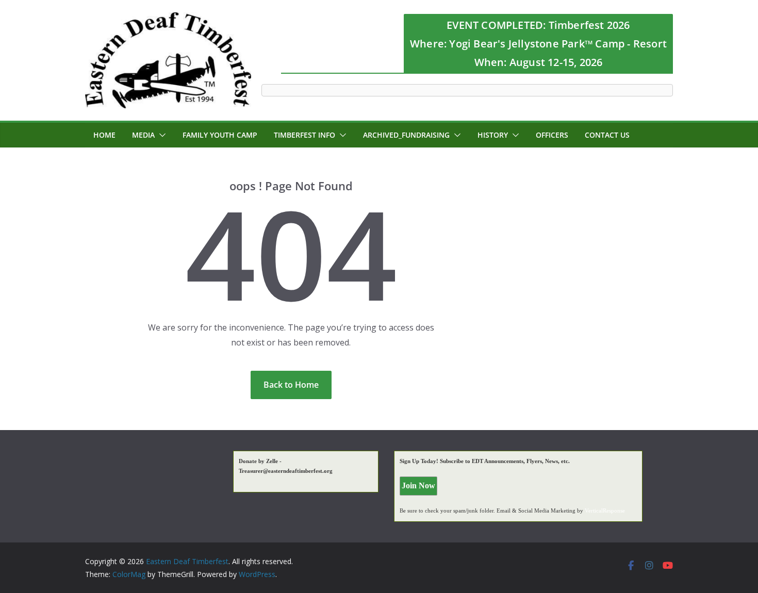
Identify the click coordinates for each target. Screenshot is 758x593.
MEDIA (143, 135)
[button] (160, 135)
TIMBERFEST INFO (304, 135)
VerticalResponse (605, 510)
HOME (104, 135)
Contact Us (607, 135)
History (492, 135)
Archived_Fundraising (406, 135)
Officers (552, 135)
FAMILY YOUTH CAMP (220, 135)
